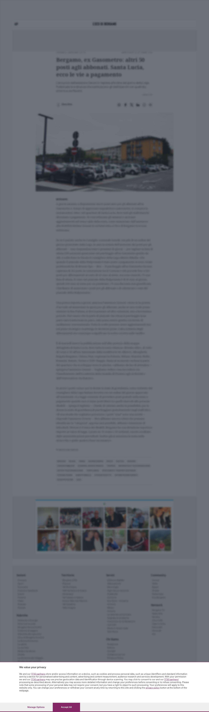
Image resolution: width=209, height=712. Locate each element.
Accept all (66, 707)
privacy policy (153, 687)
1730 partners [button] (38, 674)
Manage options (36, 707)
